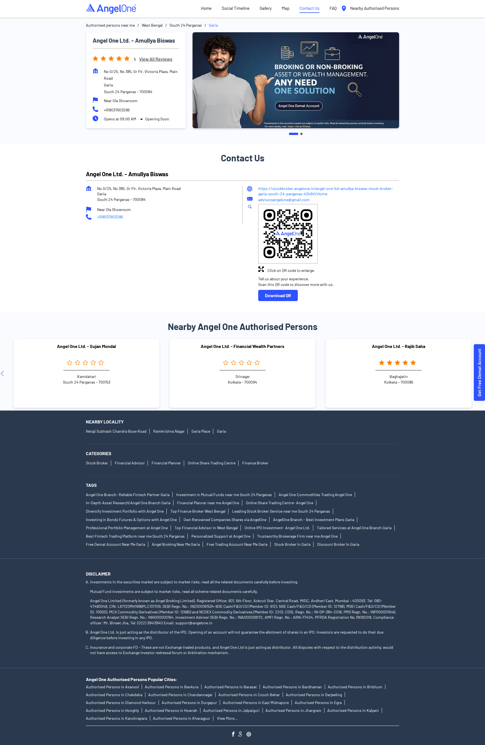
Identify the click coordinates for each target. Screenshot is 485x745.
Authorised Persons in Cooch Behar (249, 694)
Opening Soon (157, 118)
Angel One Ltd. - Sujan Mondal (86, 346)
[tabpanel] (296, 80)
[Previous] (3, 373)
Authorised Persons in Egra (318, 702)
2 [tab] (298, 134)
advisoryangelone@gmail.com (284, 199)
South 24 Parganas (186, 25)
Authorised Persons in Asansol (112, 686)
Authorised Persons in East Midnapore (256, 702)
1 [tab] (290, 134)
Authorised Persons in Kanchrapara (116, 718)
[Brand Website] (250, 735)
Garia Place (200, 431)
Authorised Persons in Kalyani (353, 710)
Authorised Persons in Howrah (171, 710)
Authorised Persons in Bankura (171, 686)
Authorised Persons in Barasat (230, 686)
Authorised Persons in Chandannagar (180, 694)
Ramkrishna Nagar (169, 431)
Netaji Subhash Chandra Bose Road (116, 431)
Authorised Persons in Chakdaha (114, 694)
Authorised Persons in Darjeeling (314, 694)
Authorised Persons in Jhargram (293, 710)
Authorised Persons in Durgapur (189, 702)
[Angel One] (111, 8)
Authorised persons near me (110, 25)
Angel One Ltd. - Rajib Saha (398, 346)
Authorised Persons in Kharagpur (181, 718)
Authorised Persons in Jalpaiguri (231, 710)
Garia (221, 431)
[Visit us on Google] (242, 735)
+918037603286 (117, 109)
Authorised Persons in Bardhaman (292, 686)
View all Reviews (155, 58)
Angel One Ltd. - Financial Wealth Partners (242, 346)
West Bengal (152, 25)
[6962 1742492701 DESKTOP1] (479, 372)
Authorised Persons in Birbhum (355, 686)
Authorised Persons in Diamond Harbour (121, 702)
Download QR (278, 295)
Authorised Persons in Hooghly (112, 710)
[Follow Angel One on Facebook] (235, 735)
